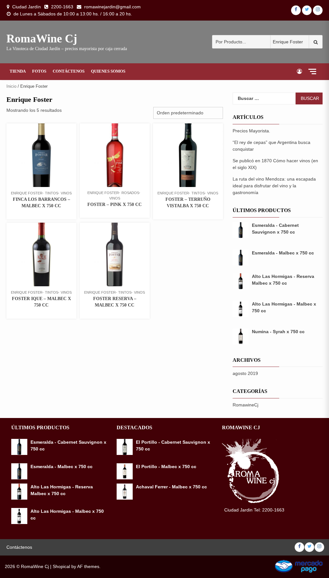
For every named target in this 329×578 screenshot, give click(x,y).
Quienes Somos (108, 71)
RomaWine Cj (41, 38)
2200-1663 (62, 6)
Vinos (66, 193)
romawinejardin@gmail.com (112, 6)
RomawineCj (245, 404)
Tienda (18, 71)
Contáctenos (68, 71)
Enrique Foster (26, 193)
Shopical (61, 566)
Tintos (51, 193)
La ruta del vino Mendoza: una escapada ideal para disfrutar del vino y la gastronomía (274, 185)
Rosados (130, 193)
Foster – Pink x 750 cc (114, 204)
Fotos (39, 71)
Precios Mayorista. (251, 130)
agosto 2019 (245, 373)
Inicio (11, 86)
